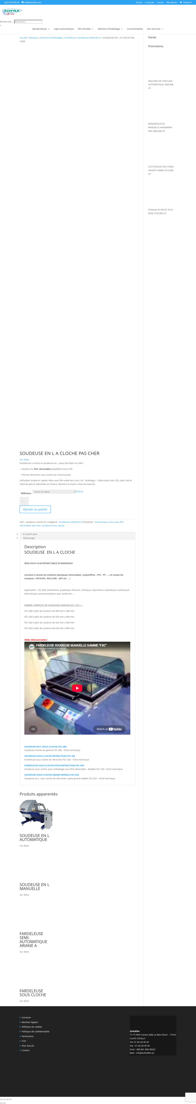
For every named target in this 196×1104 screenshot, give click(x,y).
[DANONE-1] (81, 1051)
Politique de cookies (32, 1026)
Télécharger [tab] (29, 538)
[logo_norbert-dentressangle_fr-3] (98, 1021)
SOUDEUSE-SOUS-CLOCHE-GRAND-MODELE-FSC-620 (51, 774)
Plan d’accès (172, 3)
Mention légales (30, 1022)
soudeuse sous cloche (53, 525)
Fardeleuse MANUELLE (89, 37)
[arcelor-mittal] (98, 1067)
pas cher (36, 525)
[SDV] (81, 1036)
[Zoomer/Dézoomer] (1, 1099)
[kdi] (114, 1069)
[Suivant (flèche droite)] (4, 1103)
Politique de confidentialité (35, 1031)
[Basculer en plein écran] (4, 1099)
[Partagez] (7, 1099)
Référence (26, 493)
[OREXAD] (81, 1082)
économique (101, 522)
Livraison (26, 1017)
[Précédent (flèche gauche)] (1, 1103)
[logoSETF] (114, 1022)
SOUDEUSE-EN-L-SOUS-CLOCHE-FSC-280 (45, 746)
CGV (24, 1041)
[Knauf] (114, 1053)
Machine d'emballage (51, 37)
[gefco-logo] (81, 1023)
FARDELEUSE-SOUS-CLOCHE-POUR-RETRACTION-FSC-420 (54, 765)
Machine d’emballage (109, 29)
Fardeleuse (70, 37)
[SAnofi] (98, 1053)
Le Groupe (149, 3)
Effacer (79, 491)
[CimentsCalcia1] (81, 1067)
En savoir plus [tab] (30, 534)
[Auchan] (114, 1036)
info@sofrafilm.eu (145, 1052)
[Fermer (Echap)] (10, 1099)
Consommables (135, 29)
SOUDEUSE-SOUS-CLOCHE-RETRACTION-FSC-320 (49, 755)
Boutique (33, 37)
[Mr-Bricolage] (98, 1038)
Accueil (139, 3)
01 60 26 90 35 (13, 2)
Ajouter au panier (35, 509)
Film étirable (84, 29)
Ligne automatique (64, 29)
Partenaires (28, 1036)
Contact (160, 3)
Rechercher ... (7, 21)
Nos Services (153, 29)
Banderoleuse (39, 29)
